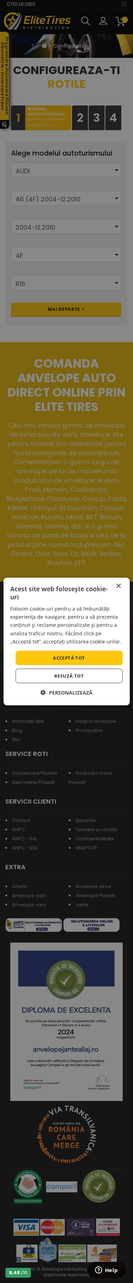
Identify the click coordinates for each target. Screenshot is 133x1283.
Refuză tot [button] (69, 676)
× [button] (118, 585)
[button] (66, 693)
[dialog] (66, 641)
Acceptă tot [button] (69, 657)
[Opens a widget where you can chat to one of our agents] (106, 1270)
